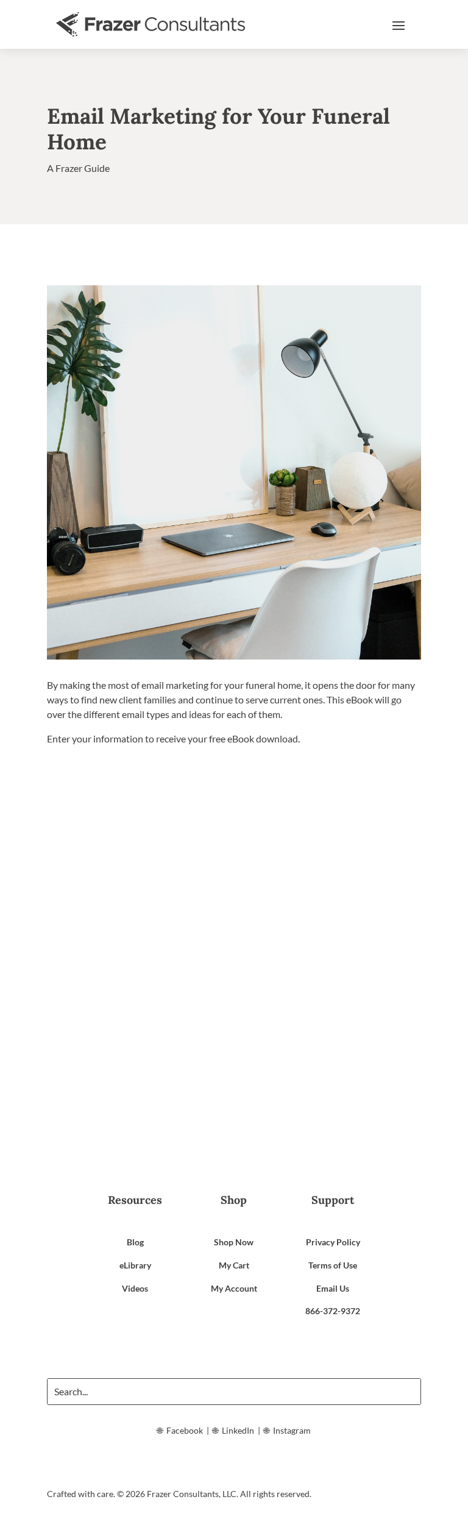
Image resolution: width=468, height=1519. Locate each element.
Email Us (332, 1288)
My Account (234, 1288)
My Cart (234, 1265)
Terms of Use (332, 1265)
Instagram (292, 1430)
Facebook (184, 1430)
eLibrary (135, 1265)
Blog (135, 1242)
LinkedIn (238, 1430)
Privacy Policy (333, 1242)
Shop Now (234, 1242)
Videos (135, 1288)
